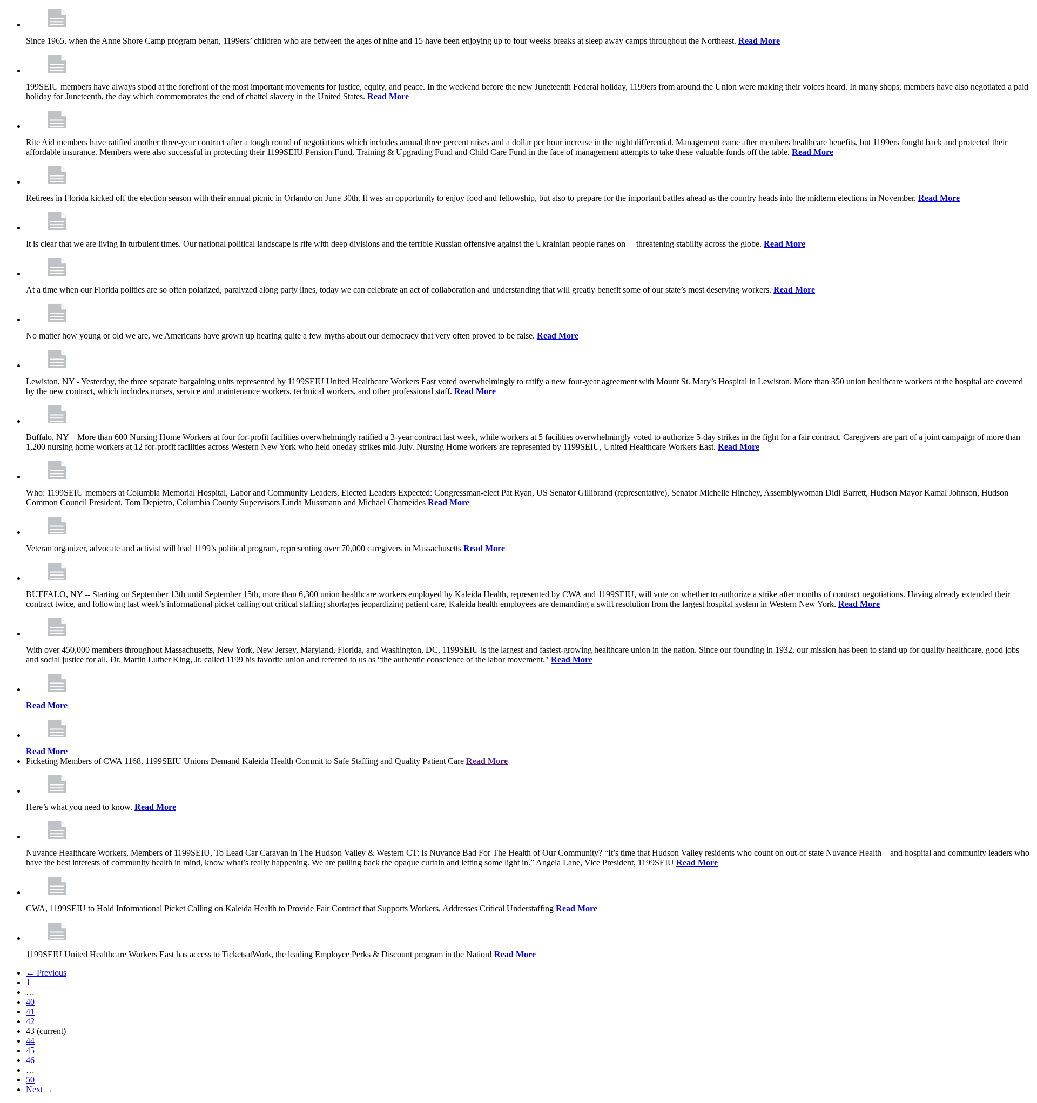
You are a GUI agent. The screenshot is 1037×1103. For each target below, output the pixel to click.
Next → (39, 1089)
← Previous (46, 972)
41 (30, 1011)
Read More (759, 40)
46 (30, 1060)
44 (30, 1040)
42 (30, 1021)
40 (30, 1001)
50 (30, 1079)
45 (30, 1050)
